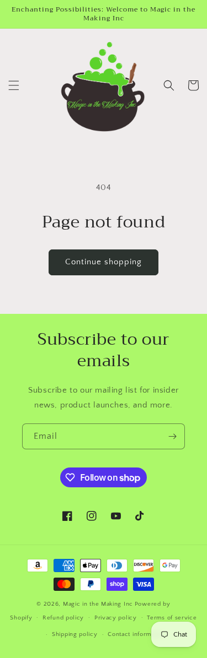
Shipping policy (75, 634)
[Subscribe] (172, 436)
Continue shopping (103, 262)
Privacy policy (115, 618)
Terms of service (172, 618)
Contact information (136, 634)
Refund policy (63, 618)
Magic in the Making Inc (98, 604)
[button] (14, 85)
